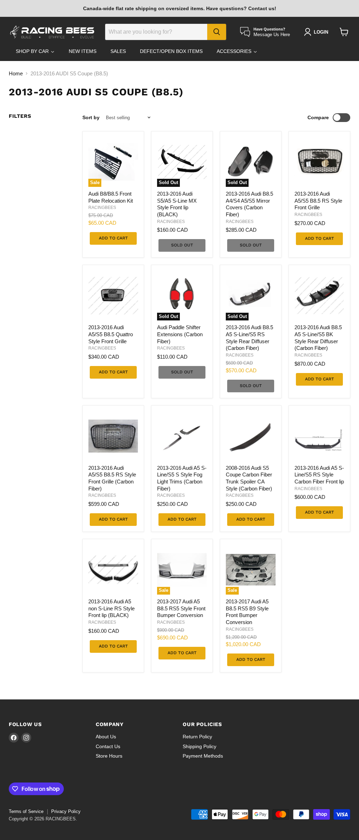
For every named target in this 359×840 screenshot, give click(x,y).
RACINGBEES (102, 207)
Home (16, 73)
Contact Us (108, 746)
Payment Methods (203, 756)
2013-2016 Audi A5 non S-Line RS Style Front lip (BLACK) (111, 608)
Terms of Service (26, 811)
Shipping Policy (199, 746)
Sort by (91, 117)
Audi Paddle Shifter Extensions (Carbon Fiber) (180, 334)
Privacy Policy (66, 811)
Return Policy (197, 736)
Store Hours (109, 756)
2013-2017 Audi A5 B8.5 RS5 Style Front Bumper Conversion (181, 608)
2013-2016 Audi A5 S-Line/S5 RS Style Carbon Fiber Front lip (319, 475)
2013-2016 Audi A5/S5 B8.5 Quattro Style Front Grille (110, 334)
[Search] (216, 32)
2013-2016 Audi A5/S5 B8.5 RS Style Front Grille (318, 200)
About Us (106, 736)
